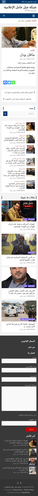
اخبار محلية (22, 123)
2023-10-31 (31, 59)
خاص (17, 123)
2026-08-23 (21, 165)
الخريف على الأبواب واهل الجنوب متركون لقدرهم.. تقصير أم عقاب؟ (15, 150)
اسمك (34, 357)
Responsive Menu (4, 2)
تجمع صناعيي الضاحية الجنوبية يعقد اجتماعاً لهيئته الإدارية (15, 186)
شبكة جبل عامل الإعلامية (20, 7)
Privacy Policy (29, 490)
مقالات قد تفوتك (27, 198)
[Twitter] (9, 82)
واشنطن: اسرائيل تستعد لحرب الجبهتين (18, 99)
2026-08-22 (21, 190)
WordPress (26, 492)
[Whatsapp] (13, 82)
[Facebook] (5, 82)
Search (5, 113)
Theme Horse (17, 490)
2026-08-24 (21, 132)
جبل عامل (23, 59)
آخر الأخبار (30, 436)
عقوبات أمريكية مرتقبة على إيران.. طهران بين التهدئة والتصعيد (14, 128)
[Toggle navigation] (33, 15)
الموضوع (33, 376)
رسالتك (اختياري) (30, 385)
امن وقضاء (15, 158)
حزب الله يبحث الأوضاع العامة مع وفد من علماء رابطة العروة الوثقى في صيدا (14, 173)
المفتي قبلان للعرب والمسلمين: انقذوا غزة (19, 92)
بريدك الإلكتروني (31, 367)
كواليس (32, 50)
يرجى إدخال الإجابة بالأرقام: (27, 415)
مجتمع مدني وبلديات (19, 181)
